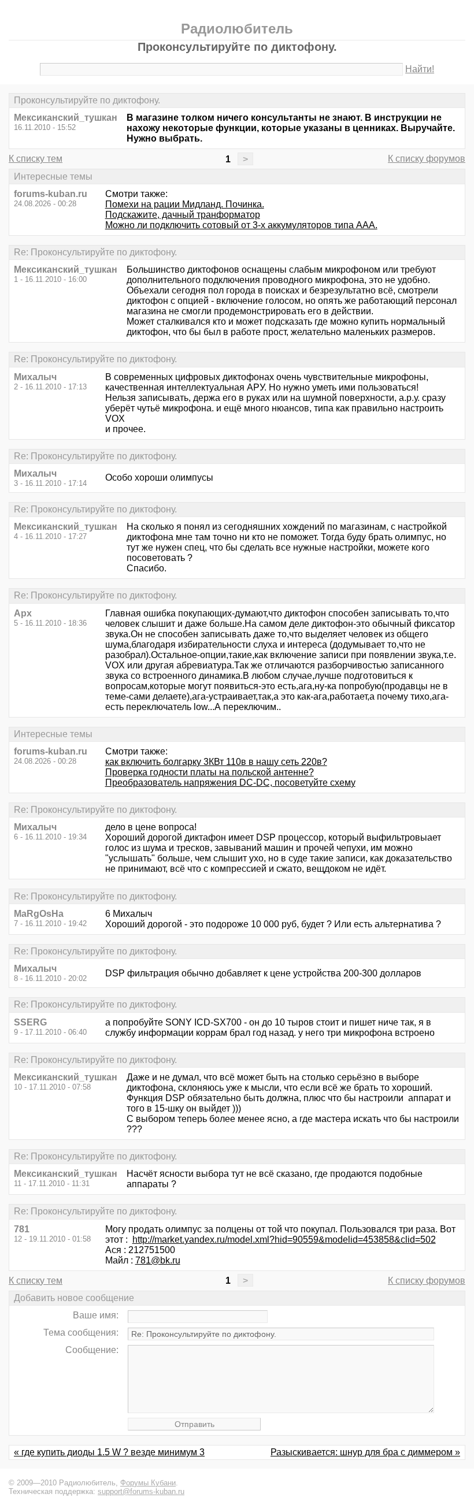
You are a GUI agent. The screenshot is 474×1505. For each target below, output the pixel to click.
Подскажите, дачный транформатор (182, 215)
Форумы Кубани (148, 1482)
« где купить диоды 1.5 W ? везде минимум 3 (109, 1452)
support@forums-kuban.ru (141, 1491)
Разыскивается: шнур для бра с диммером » (365, 1452)
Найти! (419, 69)
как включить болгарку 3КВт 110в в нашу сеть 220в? (216, 762)
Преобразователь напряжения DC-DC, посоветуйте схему (230, 782)
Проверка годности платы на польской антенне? (209, 772)
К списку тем (35, 158)
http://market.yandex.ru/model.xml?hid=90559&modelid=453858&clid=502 (284, 1239)
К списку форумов (426, 158)
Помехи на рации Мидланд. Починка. (184, 204)
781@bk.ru (157, 1260)
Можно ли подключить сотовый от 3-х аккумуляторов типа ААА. (241, 225)
